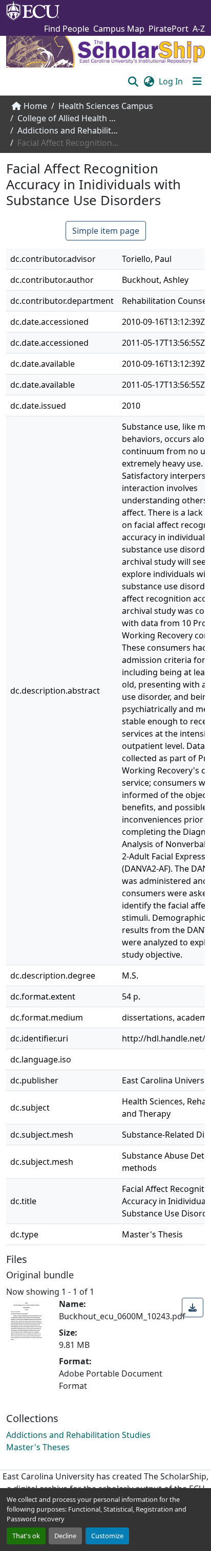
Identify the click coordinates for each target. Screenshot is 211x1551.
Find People (66, 28)
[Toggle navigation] (197, 81)
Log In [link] (171, 81)
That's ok (26, 1535)
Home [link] (35, 106)
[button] (132, 81)
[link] (192, 1307)
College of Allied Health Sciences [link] (68, 118)
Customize (107, 1535)
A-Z (199, 28)
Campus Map (118, 28)
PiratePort (168, 28)
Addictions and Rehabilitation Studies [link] (68, 130)
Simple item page (105, 230)
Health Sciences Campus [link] (105, 106)
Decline (65, 1535)
